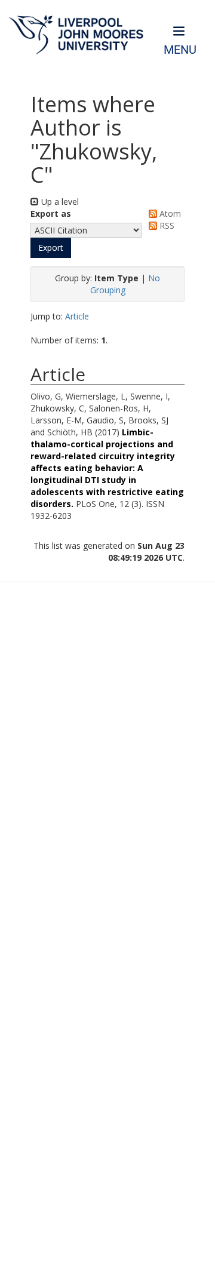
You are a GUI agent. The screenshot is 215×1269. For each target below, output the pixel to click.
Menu (180, 50)
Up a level (59, 201)
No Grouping (125, 284)
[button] (50, 248)
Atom (169, 213)
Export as (50, 213)
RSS (165, 225)
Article (77, 316)
